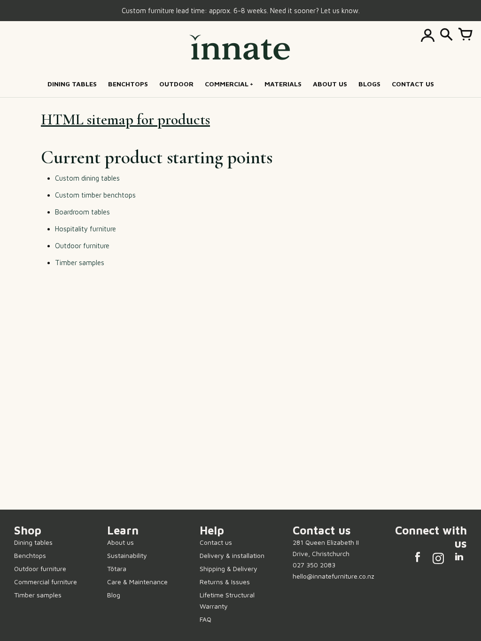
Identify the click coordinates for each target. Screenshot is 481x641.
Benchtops (30, 555)
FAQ (205, 619)
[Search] (446, 35)
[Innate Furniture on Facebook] (418, 559)
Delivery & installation (232, 555)
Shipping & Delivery (228, 568)
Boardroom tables (82, 212)
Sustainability (127, 555)
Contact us (216, 542)
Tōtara (116, 568)
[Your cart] (465, 35)
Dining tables (33, 542)
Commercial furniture (45, 582)
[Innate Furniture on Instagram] (438, 559)
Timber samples (79, 263)
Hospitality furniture (85, 229)
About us (120, 542)
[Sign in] (427, 35)
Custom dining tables (87, 178)
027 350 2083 (314, 565)
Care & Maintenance (137, 582)
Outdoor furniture (82, 246)
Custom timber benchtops (95, 195)
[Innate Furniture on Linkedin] (459, 559)
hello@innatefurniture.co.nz (333, 576)
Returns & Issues (225, 582)
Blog (113, 595)
